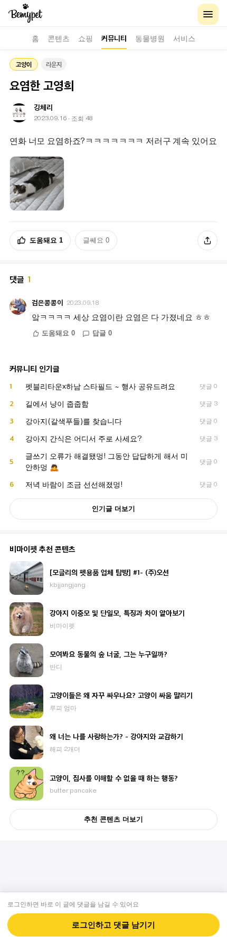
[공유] (207, 240)
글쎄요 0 (96, 240)
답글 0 (102, 333)
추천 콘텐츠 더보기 (113, 819)
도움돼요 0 (58, 333)
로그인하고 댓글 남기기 (113, 925)
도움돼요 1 (46, 240)
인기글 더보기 (113, 509)
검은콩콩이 (47, 302)
